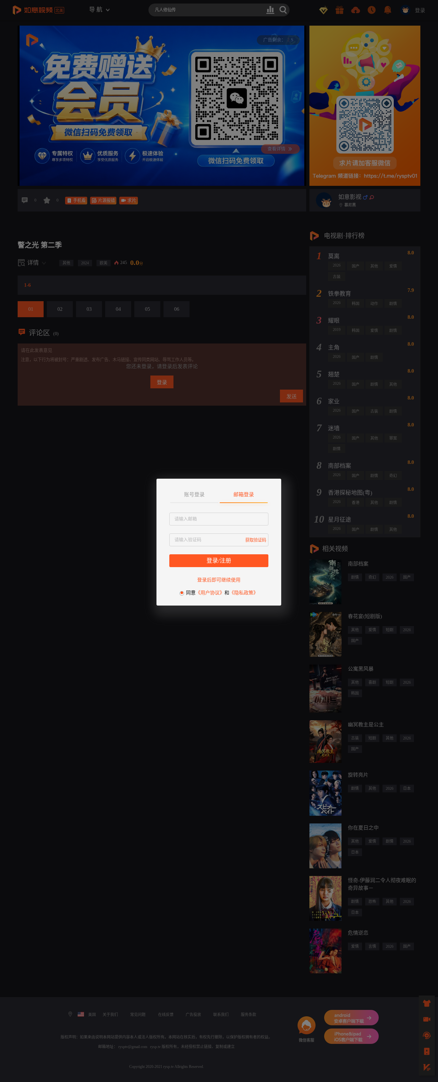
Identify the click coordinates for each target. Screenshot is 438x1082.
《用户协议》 (210, 592)
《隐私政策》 (243, 592)
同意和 (222, 592)
